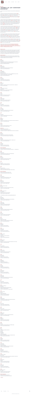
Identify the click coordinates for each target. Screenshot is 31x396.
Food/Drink (2, 377)
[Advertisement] (26, 10)
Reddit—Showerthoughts (3, 147)
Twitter (17, 13)
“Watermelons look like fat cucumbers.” (8, 46)
